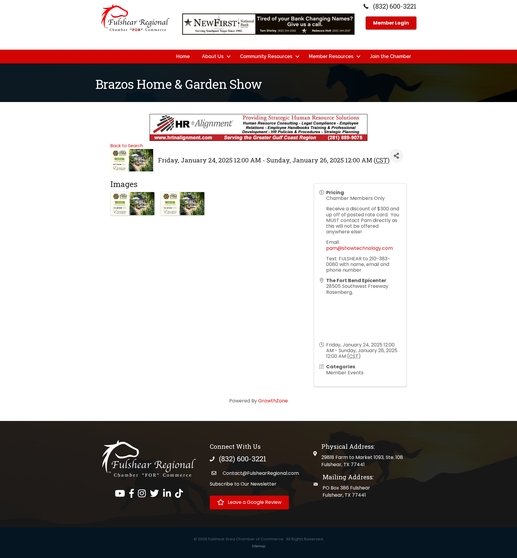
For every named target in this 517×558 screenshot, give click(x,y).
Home (183, 56)
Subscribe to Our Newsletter (243, 484)
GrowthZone (273, 400)
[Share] (396, 155)
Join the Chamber (390, 56)
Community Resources (266, 56)
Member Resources (331, 56)
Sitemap (258, 546)
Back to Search (126, 146)
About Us (212, 56)
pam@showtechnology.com (359, 248)
